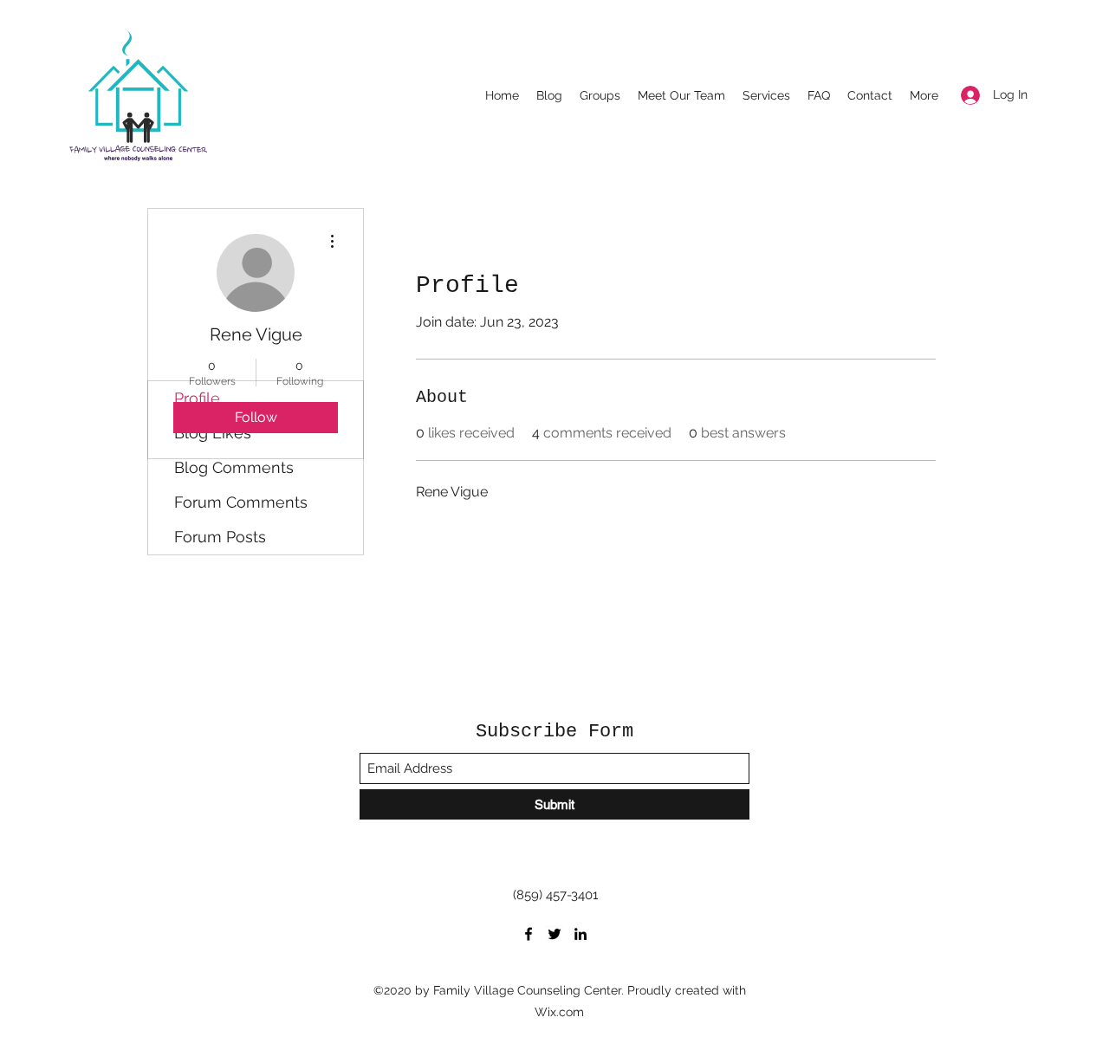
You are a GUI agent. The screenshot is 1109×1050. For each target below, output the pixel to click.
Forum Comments (241, 502)
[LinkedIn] (580, 934)
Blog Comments (234, 467)
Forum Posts (220, 537)
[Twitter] (554, 934)
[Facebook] (528, 934)
